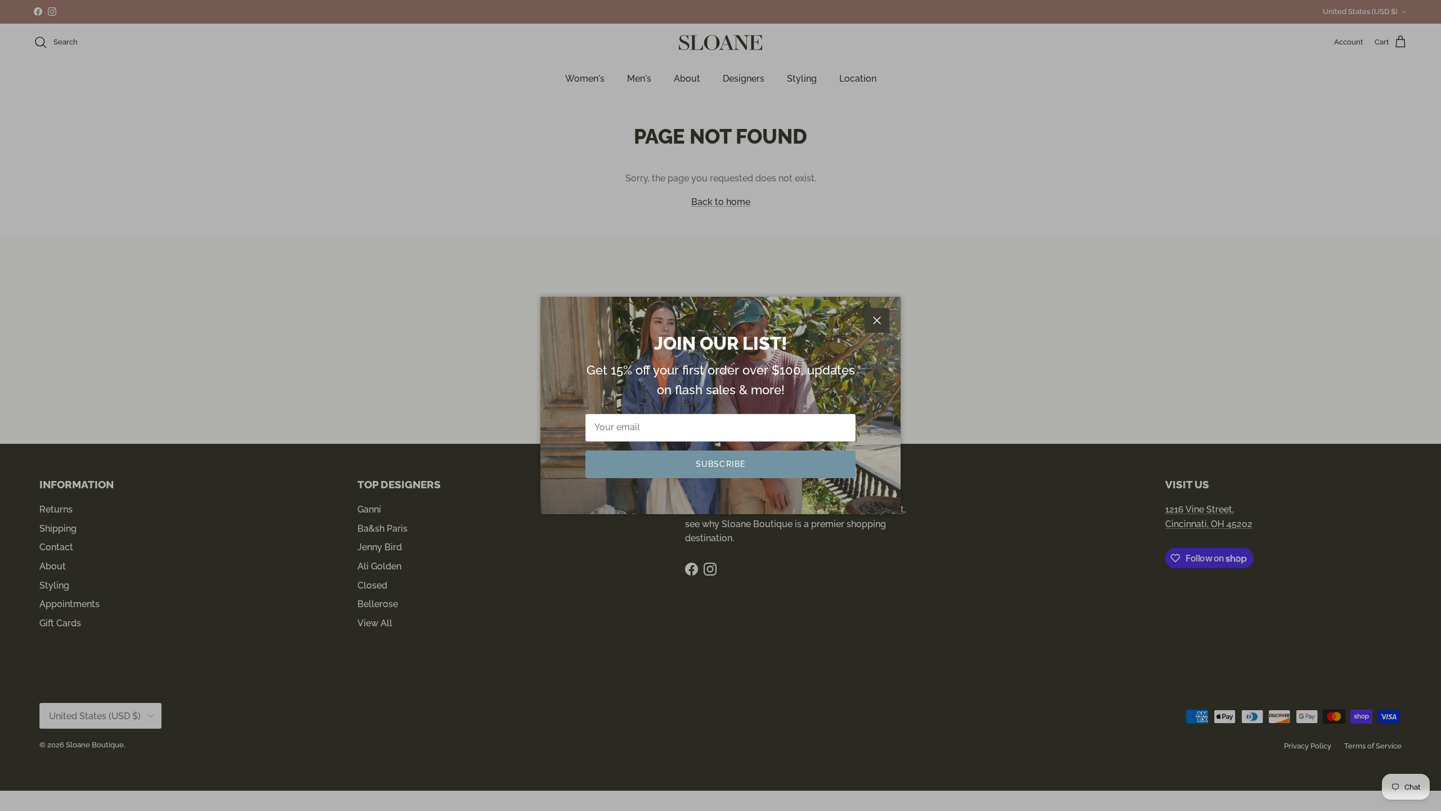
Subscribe (720, 464)
